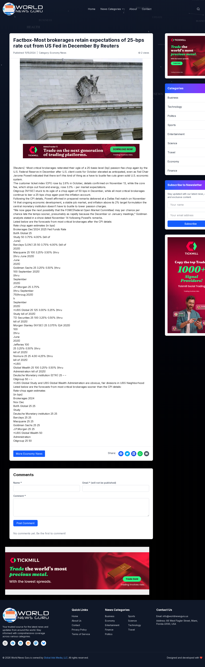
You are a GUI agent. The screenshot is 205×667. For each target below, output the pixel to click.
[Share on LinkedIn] (133, 453)
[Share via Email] (146, 453)
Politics (108, 634)
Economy (110, 620)
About (133, 9)
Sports (131, 616)
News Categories (110, 9)
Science (132, 620)
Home (91, 9)
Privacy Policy (79, 629)
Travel (131, 629)
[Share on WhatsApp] (140, 453)
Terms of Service (81, 634)
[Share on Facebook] (120, 453)
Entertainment (112, 625)
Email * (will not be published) (99, 482)
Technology (134, 625)
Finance (109, 629)
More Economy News (29, 453)
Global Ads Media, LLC (56, 657)
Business (109, 616)
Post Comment (25, 523)
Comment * (19, 495)
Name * (17, 482)
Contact (146, 9)
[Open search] (198, 9)
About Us (76, 620)
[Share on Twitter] (127, 453)
